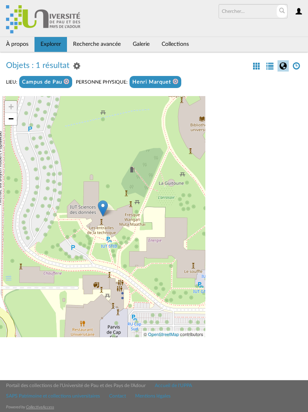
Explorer (51, 44)
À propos (17, 44)
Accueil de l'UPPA (173, 385)
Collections (175, 44)
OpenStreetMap (163, 334)
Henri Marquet (152, 82)
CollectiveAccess (40, 407)
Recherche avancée (97, 44)
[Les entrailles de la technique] (103, 208)
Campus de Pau (43, 82)
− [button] (11, 119)
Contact (117, 396)
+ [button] (11, 107)
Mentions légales (152, 396)
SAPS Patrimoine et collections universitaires (53, 396)
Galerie (141, 44)
